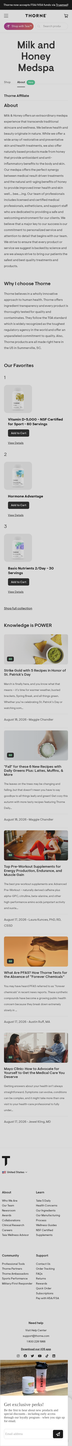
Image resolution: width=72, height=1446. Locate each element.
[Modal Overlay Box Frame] (34, 1403)
